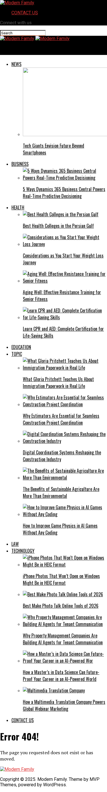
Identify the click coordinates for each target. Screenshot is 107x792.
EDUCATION (21, 347)
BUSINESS (20, 164)
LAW (15, 543)
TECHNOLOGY (23, 550)
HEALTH (17, 207)
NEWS (16, 64)
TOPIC (16, 354)
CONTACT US (24, 12)
